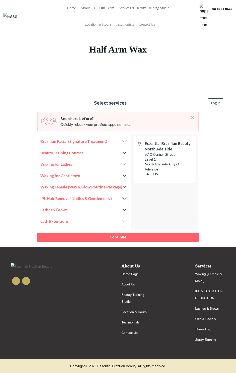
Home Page (130, 274)
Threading (202, 329)
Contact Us (147, 24)
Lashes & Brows (207, 308)
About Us (87, 8)
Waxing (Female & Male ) (208, 277)
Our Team (106, 8)
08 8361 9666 (222, 9)
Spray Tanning (205, 339)
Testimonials (125, 24)
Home (71, 8)
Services (125, 8)
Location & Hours (98, 24)
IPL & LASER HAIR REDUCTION (209, 294)
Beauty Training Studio (152, 8)
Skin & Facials (205, 319)
